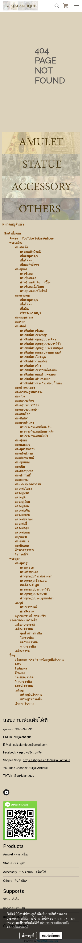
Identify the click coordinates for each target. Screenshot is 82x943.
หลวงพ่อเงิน (22, 510)
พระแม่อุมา (22, 541)
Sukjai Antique (38, 768)
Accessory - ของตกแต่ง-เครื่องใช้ (24, 872)
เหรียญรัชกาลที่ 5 (31, 699)
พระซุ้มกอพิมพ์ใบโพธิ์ (33, 291)
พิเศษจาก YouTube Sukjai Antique (31, 238)
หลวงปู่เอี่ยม (22, 501)
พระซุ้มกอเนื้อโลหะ (32, 286)
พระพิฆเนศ (22, 545)
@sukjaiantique (24, 775)
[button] (55, 6)
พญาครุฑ (21, 536)
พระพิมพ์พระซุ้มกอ (32, 330)
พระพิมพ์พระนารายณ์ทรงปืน (38, 370)
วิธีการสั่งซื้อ (11, 899)
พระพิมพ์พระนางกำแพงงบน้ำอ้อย (41, 383)
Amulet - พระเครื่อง (15, 854)
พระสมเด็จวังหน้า (31, 251)
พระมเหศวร (22, 444)
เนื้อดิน (24, 308)
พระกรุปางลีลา (24, 400)
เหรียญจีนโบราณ (31, 694)
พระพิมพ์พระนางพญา (34, 335)
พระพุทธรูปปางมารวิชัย (35, 589)
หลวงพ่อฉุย (22, 528)
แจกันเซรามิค (29, 642)
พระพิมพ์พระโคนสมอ (33, 361)
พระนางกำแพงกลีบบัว (34, 436)
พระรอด (20, 321)
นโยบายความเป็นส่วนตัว (54, 923)
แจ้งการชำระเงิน (14, 908)
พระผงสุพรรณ (24, 317)
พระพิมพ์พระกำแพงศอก (35, 379)
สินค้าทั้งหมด (12, 233)
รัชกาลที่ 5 (21, 554)
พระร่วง (20, 396)
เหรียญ (19, 690)
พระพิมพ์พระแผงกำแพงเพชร (38, 374)
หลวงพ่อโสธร (23, 488)
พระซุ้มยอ (21, 440)
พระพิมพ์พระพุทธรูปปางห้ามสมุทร (41, 348)
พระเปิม (20, 466)
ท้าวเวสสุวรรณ (24, 550)
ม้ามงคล (20, 672)
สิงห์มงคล (21, 668)
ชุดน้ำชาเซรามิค (31, 633)
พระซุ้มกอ (21, 269)
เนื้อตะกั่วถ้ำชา (29, 264)
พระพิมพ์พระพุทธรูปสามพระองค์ (40, 352)
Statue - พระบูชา (14, 863)
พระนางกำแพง (24, 422)
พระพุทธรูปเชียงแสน (33, 580)
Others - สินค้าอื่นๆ (15, 880)
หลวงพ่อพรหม (24, 519)
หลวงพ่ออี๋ (21, 523)
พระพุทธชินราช (25, 449)
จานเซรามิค (28, 646)
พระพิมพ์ (20, 326)
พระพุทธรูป (22, 563)
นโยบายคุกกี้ (20, 927)
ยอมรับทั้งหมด (51, 935)
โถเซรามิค (27, 637)
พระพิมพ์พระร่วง (30, 365)
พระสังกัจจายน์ (24, 457)
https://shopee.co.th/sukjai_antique (46, 760)
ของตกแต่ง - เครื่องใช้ (23, 620)
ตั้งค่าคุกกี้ (28, 935)
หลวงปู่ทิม (21, 497)
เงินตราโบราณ (24, 703)
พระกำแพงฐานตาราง (28, 392)
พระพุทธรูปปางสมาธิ (33, 594)
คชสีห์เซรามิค (24, 686)
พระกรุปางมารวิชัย (27, 405)
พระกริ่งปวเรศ (24, 453)
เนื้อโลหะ (26, 260)
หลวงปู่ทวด (22, 493)
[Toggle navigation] (76, 5)
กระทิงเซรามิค (24, 677)
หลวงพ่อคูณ (22, 532)
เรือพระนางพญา (30, 313)
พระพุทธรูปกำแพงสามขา (36, 576)
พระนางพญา (23, 295)
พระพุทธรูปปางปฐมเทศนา (37, 598)
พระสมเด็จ (21, 247)
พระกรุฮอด (27, 567)
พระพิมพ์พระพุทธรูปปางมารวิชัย (40, 343)
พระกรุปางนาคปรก (27, 409)
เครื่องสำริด (22, 651)
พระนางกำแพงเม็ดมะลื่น (36, 427)
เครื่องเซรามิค (24, 629)
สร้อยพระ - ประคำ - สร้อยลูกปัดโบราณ (39, 659)
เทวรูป (19, 602)
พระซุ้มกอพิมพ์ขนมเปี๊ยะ (35, 282)
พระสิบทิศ (21, 418)
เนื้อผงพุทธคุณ (29, 256)
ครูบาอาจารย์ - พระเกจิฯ (30, 615)
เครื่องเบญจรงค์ (25, 624)
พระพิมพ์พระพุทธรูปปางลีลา (38, 339)
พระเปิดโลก (22, 414)
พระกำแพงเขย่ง (25, 387)
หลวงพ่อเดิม (22, 515)
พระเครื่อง (15, 242)
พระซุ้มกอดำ (28, 278)
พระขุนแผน (22, 462)
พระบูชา (14, 558)
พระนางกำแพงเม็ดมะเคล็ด (37, 431)
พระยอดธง (22, 479)
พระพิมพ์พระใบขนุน (33, 357)
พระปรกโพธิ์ (23, 475)
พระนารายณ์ (28, 607)
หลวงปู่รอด (22, 506)
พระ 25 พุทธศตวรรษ (28, 484)
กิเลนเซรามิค (23, 681)
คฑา (18, 664)
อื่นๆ (12, 655)
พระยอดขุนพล (24, 471)
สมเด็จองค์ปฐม (29, 585)
